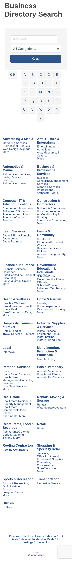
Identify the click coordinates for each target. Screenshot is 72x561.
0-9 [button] (12, 74)
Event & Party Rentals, (17, 235)
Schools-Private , (47, 285)
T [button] (57, 101)
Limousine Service (48, 483)
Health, (28, 306)
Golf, (6, 486)
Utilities (8, 503)
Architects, (43, 192)
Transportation (48, 479)
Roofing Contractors (18, 445)
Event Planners (12, 241)
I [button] (49, 83)
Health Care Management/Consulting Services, (18, 380)
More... (7, 151)
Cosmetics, (44, 462)
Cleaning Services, (49, 186)
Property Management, (17, 404)
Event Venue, (11, 238)
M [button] (40, 92)
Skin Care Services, (15, 386)
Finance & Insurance (18, 265)
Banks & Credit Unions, (17, 281)
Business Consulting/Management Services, (52, 180)
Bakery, (7, 437)
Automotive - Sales (14, 183)
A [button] (25, 74)
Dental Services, (13, 306)
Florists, (42, 303)
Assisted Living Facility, (51, 254)
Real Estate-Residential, (18, 401)
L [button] (32, 92)
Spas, (6, 371)
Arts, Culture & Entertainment (48, 140)
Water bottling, (46, 336)
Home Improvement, (50, 211)
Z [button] (41, 118)
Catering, (19, 434)
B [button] (33, 74)
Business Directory (21, 536)
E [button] (57, 74)
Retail (41, 424)
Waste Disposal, (47, 330)
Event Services (14, 231)
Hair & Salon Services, (17, 374)
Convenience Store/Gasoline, (47, 467)
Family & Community (46, 233)
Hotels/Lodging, (12, 330)
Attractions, (44, 149)
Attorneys (9, 351)
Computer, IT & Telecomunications (17, 202)
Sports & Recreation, (16, 483)
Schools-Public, (46, 276)
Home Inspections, (49, 306)
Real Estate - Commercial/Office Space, (14, 410)
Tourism (29, 333)
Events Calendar (45, 536)
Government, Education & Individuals (47, 268)
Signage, (25, 148)
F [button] (26, 83)
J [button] (56, 83)
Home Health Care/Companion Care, (17, 311)
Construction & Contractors (48, 202)
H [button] (42, 83)
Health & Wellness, (14, 303)
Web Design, (11, 148)
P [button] (25, 101)
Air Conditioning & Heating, (48, 216)
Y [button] (57, 109)
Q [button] (33, 101)
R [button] (41, 101)
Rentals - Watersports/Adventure (51, 406)
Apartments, (10, 416)
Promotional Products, (17, 145)
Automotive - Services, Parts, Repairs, (17, 176)
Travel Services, (13, 333)
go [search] (38, 58)
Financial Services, (14, 268)
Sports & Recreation (18, 479)
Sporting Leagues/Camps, (13, 491)
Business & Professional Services (46, 170)
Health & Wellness (16, 299)
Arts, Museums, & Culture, (48, 154)
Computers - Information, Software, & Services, (18, 210)
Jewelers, (43, 453)
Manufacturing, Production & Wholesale (48, 351)
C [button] (41, 74)
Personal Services (16, 367)
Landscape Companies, (52, 220)
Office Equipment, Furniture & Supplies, (50, 458)
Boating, (8, 180)
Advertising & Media (18, 139)
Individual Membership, (51, 288)
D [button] (49, 74)
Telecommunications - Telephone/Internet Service (16, 217)
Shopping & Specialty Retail (48, 447)
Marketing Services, (15, 142)
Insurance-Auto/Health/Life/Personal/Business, (25, 273)
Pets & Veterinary (50, 367)
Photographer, (46, 189)
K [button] (25, 92)
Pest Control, (45, 309)
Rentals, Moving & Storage (51, 398)
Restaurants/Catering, (16, 431)
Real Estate (11, 397)
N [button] (49, 92)
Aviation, (15, 486)
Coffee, (7, 434)
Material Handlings (49, 339)
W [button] (40, 109)
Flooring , (61, 309)
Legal (7, 347)
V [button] (32, 109)
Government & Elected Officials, (51, 281)
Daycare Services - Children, (49, 250)
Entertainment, (46, 146)
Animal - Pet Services (50, 377)
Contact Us (43, 542)
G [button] (33, 83)
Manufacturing (46, 359)
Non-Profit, (44, 239)
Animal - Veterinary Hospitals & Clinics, (49, 373)
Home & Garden (49, 299)
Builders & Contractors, (51, 208)
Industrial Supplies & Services (51, 325)
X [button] (49, 109)
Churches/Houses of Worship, (50, 244)
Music (40, 158)
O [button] (57, 92)
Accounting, (10, 277)
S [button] (49, 101)
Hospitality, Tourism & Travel (18, 325)
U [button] (24, 109)
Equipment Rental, (48, 333)
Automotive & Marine (13, 168)
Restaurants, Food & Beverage (18, 425)
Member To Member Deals (37, 539)
